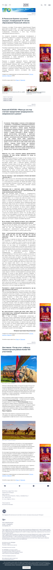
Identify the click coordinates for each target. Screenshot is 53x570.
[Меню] (49, 5)
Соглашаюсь (26, 567)
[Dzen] (33, 485)
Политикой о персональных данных (23, 564)
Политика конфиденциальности (9, 555)
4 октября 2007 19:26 (31, 14)
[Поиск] (41, 5)
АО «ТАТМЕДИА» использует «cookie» (10, 549)
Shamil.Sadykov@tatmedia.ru (8, 559)
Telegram (22, 80)
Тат (10, 5)
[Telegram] (19, 486)
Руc (3, 5)
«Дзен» (17, 80)
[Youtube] (48, 486)
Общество (33, 13)
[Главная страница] (26, 5)
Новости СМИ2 (7, 98)
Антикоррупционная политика (8, 547)
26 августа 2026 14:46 (31, 343)
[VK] (4, 486)
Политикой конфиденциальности (40, 564)
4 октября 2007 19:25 (31, 105)
